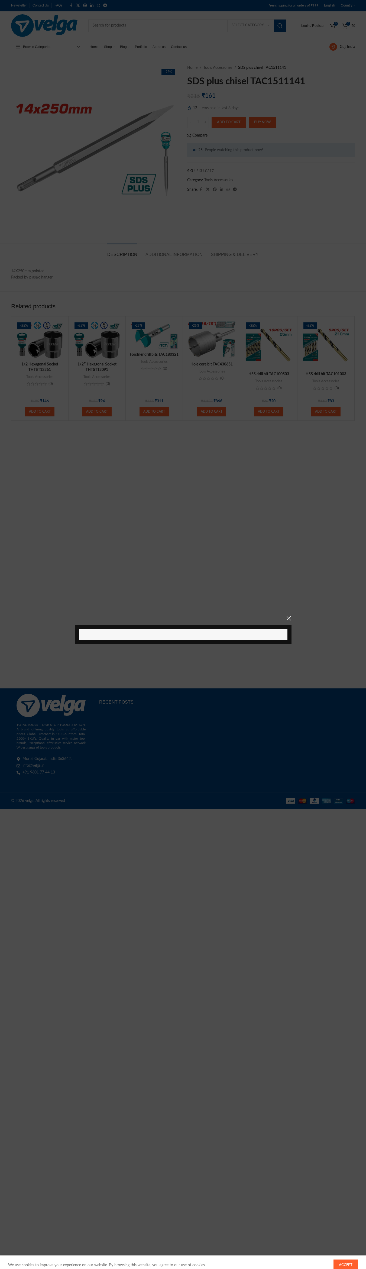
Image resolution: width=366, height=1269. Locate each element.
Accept (345, 1259)
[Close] (289, 618)
